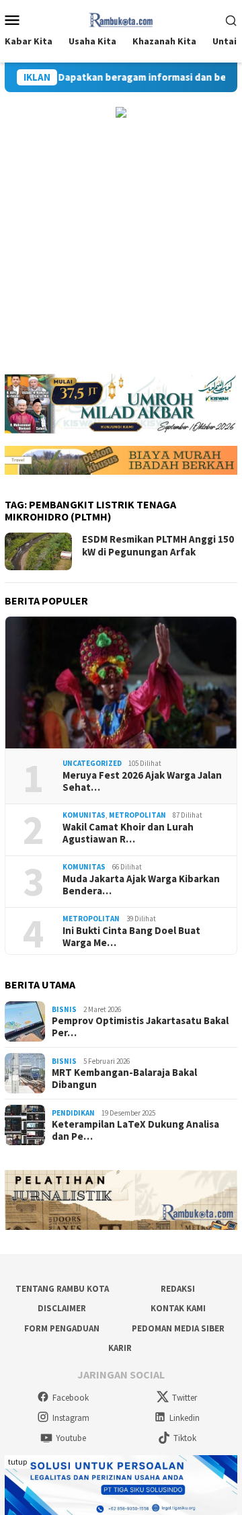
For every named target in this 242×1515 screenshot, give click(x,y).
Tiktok (184, 1438)
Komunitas (84, 815)
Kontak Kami (178, 1308)
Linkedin (184, 1418)
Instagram (70, 1418)
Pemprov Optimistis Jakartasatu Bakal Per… (140, 1027)
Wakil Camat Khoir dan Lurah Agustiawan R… (128, 833)
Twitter (184, 1397)
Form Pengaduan (61, 1328)
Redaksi (178, 1288)
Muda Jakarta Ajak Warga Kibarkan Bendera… (141, 885)
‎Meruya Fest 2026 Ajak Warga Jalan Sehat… (142, 781)
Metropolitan (137, 815)
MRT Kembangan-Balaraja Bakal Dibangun (124, 1078)
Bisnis (64, 1009)
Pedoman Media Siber (178, 1328)
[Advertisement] (121, 246)
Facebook (70, 1397)
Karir (120, 1348)
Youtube (71, 1438)
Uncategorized (92, 763)
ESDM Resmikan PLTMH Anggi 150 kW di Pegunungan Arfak (158, 546)
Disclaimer (62, 1308)
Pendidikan (73, 1113)
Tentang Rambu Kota (62, 1288)
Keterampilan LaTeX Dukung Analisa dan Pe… (135, 1130)
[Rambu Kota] (121, 18)
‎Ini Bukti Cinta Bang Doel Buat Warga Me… (131, 937)
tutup (17, 1461)
